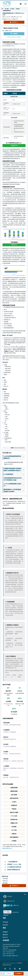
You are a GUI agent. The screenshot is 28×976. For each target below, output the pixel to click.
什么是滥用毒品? (9, 474)
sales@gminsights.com (12, 955)
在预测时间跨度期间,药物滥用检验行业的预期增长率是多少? (12, 469)
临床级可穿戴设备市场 (13, 869)
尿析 (19, 213)
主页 (2, 8)
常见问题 (5, 878)
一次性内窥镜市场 (12, 862)
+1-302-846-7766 (10, 952)
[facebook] (14, 968)
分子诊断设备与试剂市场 (14, 867)
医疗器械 (12, 8)
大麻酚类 (6, 351)
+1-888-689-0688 (12, 950)
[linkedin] (5, 968)
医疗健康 (7, 8)
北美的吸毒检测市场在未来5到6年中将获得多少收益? (13, 479)
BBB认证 (19, 691)
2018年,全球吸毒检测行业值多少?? (12, 485)
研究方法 (5, 881)
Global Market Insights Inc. (9, 963)
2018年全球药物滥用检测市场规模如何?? (12, 457)
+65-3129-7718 (10, 954)
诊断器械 (18, 8)
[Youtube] (19, 968)
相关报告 (5, 883)
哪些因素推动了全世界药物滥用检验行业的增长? (12, 490)
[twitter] (10, 968)
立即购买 (15, 33)
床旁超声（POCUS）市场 (14, 864)
